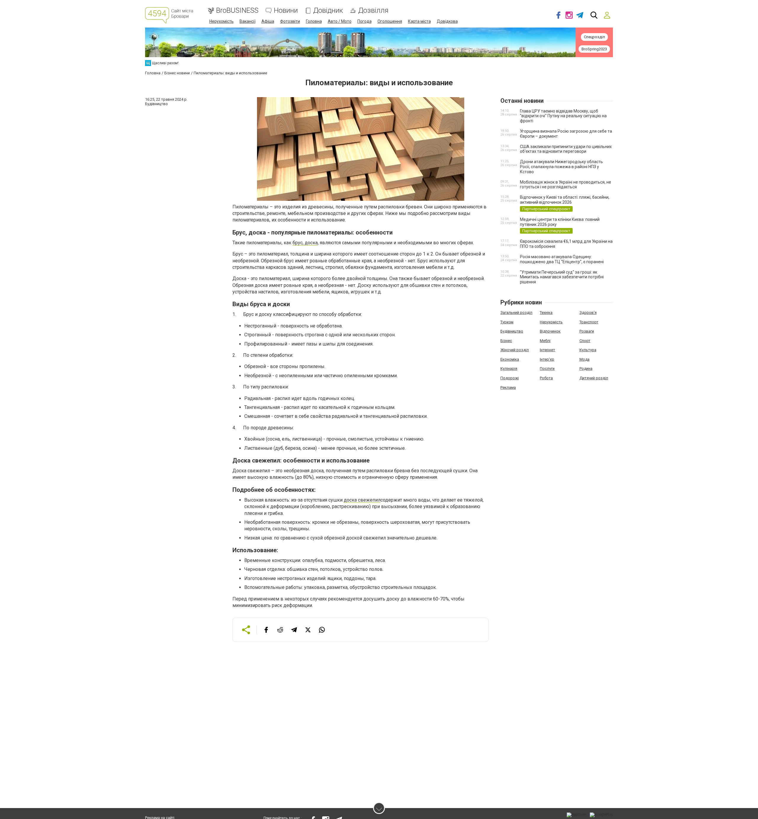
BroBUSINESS (237, 11)
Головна (314, 21)
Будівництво (511, 331)
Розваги (586, 331)
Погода (364, 21)
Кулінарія (508, 368)
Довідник (328, 11)
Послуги (547, 368)
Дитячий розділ (593, 378)
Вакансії (248, 21)
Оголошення (390, 21)
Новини (286, 11)
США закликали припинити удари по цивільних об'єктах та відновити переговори (566, 149)
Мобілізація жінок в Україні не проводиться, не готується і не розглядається (565, 185)
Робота (546, 378)
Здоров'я (588, 312)
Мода (584, 359)
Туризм (506, 322)
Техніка (546, 312)
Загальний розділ (516, 312)
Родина (585, 368)
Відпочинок (550, 331)
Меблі (545, 340)
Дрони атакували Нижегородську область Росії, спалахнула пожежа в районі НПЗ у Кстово (561, 166)
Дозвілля (373, 11)
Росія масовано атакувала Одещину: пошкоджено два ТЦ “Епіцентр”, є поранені (562, 259)
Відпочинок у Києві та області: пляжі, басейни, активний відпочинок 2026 (564, 200)
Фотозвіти (290, 21)
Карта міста (419, 21)
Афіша (267, 21)
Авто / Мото (339, 21)
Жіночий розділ (514, 350)
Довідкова (447, 21)
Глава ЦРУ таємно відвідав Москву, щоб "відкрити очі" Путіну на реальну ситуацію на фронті (563, 116)
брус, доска (305, 242)
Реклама (508, 387)
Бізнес (506, 340)
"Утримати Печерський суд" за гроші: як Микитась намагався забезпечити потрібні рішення (562, 277)
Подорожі (509, 378)
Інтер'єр (547, 359)
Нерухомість (221, 21)
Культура (587, 350)
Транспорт (588, 322)
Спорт (584, 340)
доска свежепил (362, 500)
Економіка (509, 359)
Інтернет (547, 350)
